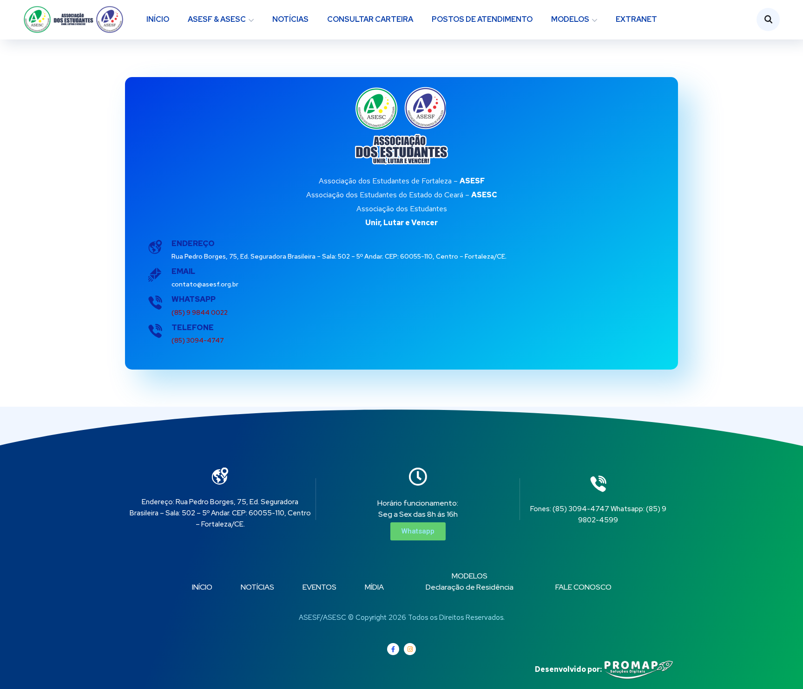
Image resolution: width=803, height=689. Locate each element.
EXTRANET (636, 19)
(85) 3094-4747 (197, 340)
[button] (418, 531)
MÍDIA (374, 587)
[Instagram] (410, 649)
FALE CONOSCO (583, 587)
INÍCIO (157, 19)
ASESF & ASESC (217, 19)
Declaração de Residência (469, 587)
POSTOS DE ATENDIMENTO (482, 19)
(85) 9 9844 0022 (199, 312)
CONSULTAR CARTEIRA (370, 19)
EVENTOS (319, 587)
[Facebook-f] (393, 649)
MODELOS (570, 19)
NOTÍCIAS (290, 19)
